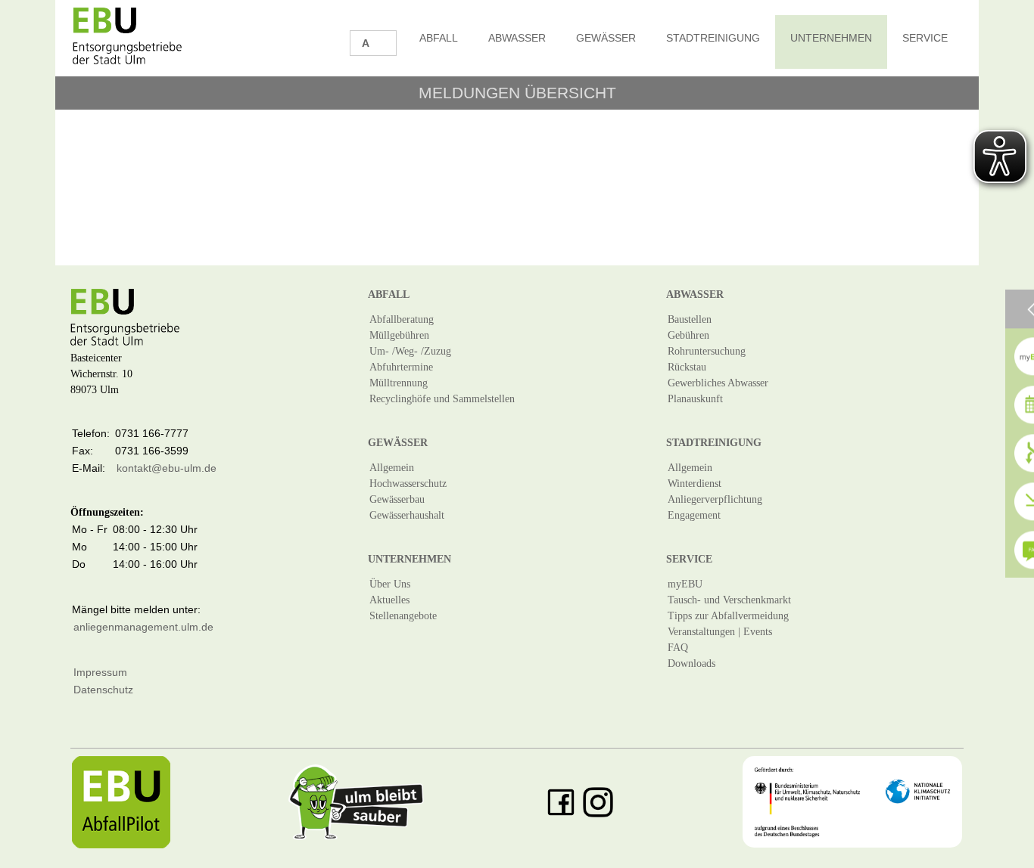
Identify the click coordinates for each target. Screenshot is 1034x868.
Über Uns (389, 584)
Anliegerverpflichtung (715, 499)
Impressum (100, 672)
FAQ (678, 647)
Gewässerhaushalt (406, 515)
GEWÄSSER (606, 38)
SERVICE (925, 38)
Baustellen (690, 319)
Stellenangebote (403, 616)
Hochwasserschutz (408, 483)
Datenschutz (103, 690)
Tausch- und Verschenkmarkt (729, 600)
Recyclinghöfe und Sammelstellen (442, 399)
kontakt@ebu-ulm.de (166, 468)
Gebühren (688, 335)
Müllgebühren (399, 335)
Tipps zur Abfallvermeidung (728, 616)
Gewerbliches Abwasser (718, 383)
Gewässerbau (397, 499)
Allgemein (391, 467)
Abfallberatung (401, 319)
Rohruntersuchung (707, 351)
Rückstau (687, 367)
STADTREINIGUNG (713, 38)
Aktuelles (389, 600)
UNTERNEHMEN (831, 38)
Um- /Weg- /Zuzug (410, 351)
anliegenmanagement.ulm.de (143, 627)
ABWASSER (517, 38)
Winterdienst (694, 483)
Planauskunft (695, 399)
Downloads (691, 663)
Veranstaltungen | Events (720, 631)
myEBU (685, 584)
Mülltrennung (398, 383)
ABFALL (438, 38)
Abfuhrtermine (401, 367)
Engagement (694, 515)
